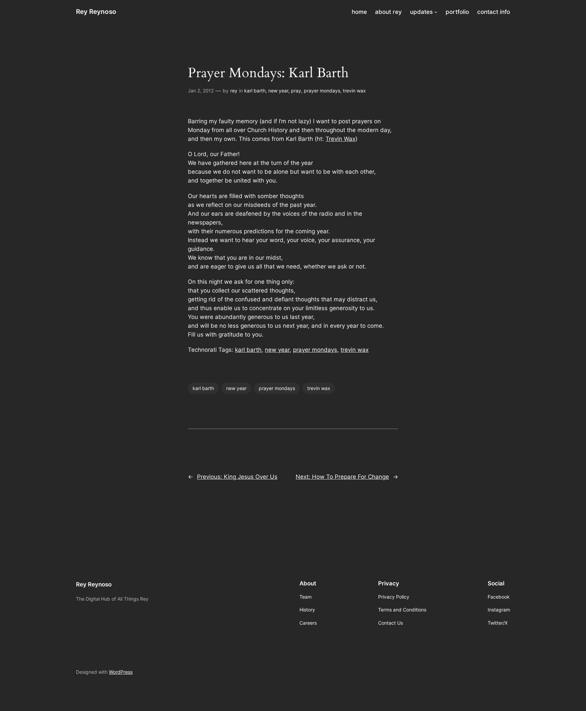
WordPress (121, 672)
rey (233, 90)
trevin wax (354, 90)
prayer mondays (322, 90)
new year (278, 90)
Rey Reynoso (96, 11)
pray (296, 90)
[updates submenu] (435, 12)
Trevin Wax (340, 138)
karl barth (255, 90)
